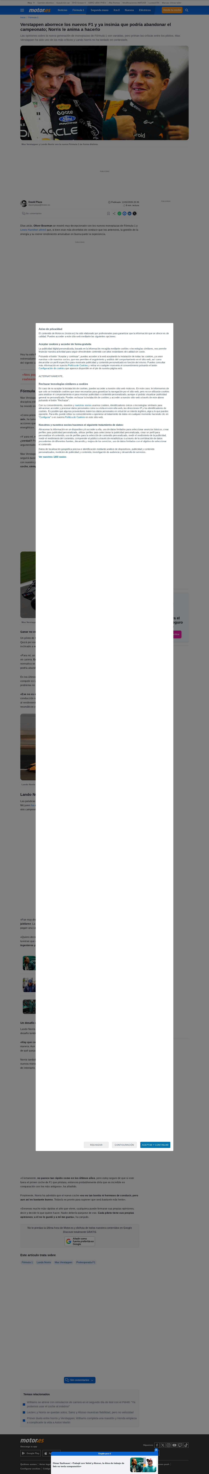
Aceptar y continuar (155, 1145)
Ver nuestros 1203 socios (52, 457)
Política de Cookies (78, 365)
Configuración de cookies (52, 368)
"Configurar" (45, 417)
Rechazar (96, 1145)
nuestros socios (83, 405)
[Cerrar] (156, 1450)
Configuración (124, 1145)
